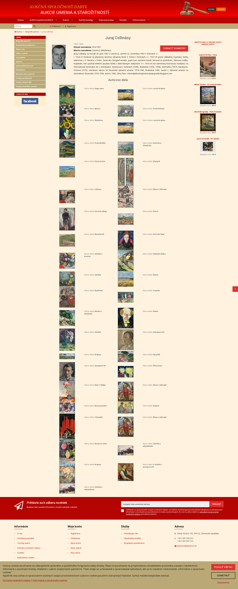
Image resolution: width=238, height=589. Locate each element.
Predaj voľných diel (23, 82)
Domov (21, 20)
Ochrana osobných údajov (28, 548)
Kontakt (123, 20)
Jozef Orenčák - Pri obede (208, 139)
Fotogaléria (20, 57)
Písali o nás (20, 49)
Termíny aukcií (23, 543)
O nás (19, 533)
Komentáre (20, 70)
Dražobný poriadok (25, 538)
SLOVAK (211, 9)
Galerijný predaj (106, 20)
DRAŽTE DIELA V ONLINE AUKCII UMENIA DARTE (207, 43)
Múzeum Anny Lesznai (25, 74)
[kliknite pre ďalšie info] (67, 94)
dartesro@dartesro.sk (187, 546)
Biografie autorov (32, 32)
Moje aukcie (76, 548)
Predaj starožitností (24, 78)
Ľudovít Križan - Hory (208, 55)
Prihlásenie (56, 26)
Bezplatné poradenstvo (25, 45)
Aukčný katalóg (86, 20)
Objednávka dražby (132, 538)
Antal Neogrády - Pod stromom (207, 112)
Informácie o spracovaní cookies (50, 580)
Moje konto (76, 543)
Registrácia (71, 26)
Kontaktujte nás (131, 533)
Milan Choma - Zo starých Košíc (207, 84)
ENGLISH (221, 9)
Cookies (20, 552)
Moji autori (75, 552)
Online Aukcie (139, 20)
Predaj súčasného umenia (26, 86)
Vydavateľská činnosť (24, 66)
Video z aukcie (21, 53)
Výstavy (19, 61)
